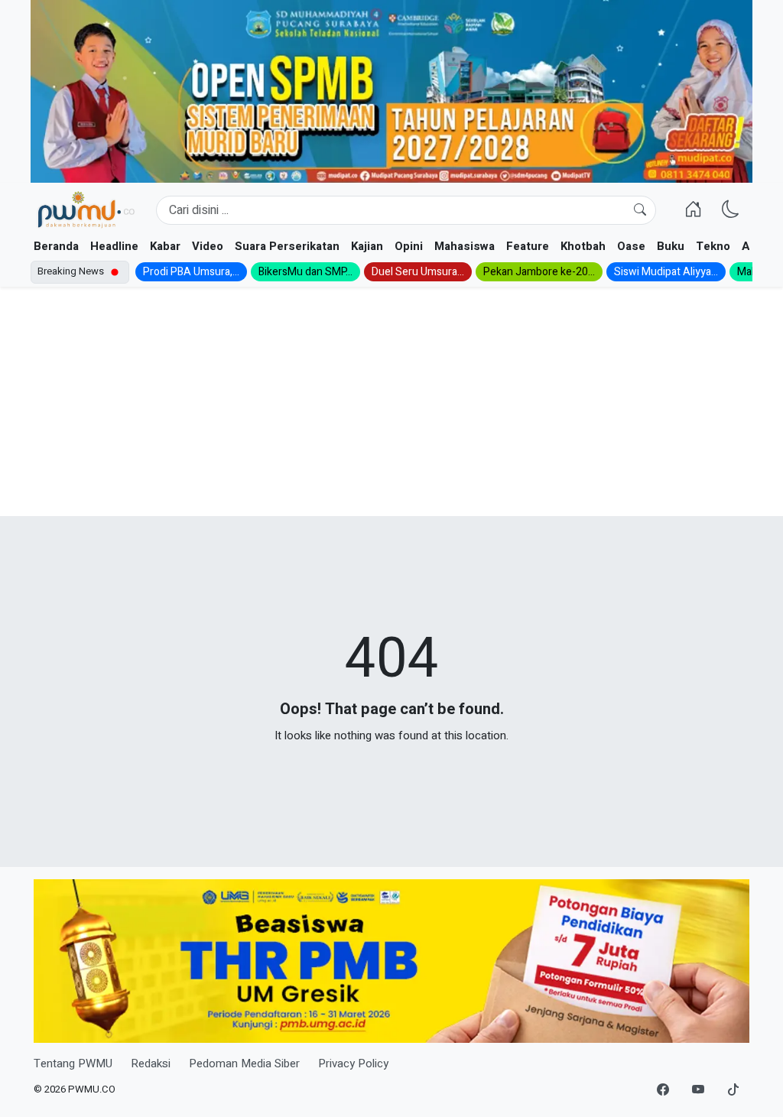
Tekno (713, 246)
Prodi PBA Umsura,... (191, 272)
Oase (631, 246)
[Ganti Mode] (730, 210)
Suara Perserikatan (287, 246)
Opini (409, 246)
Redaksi (151, 1063)
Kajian (367, 246)
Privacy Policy (353, 1063)
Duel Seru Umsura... (418, 272)
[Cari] (640, 210)
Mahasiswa (464, 246)
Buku (670, 246)
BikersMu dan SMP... (305, 272)
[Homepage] (86, 210)
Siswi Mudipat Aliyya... (666, 272)
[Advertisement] (391, 401)
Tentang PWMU (73, 1063)
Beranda (56, 246)
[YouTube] (698, 1090)
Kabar (165, 246)
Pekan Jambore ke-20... (539, 272)
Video (207, 246)
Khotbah (583, 246)
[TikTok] (733, 1090)
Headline (114, 246)
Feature (527, 246)
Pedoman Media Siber (244, 1063)
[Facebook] (663, 1090)
